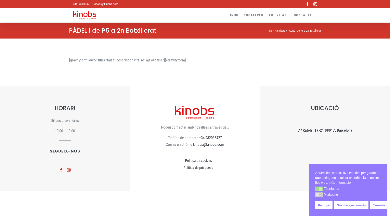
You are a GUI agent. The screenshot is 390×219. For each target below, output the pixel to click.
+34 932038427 (210, 137)
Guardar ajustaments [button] (351, 205)
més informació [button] (340, 182)
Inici (270, 30)
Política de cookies (198, 160)
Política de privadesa (198, 167)
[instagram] (69, 170)
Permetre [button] (379, 205)
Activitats (280, 30)
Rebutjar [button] (324, 205)
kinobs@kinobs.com (106, 4)
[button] (319, 189)
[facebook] (61, 170)
